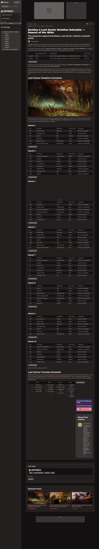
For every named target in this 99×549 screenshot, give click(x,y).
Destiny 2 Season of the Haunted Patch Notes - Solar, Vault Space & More (60, 505)
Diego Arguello (54, 508)
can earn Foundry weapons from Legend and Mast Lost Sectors (56, 374)
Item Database (6, 18)
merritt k (75, 508)
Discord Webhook (38, 473)
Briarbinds (82, 70)
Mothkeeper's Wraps (35, 72)
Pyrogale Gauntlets (69, 70)
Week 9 (7, 45)
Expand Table (33, 62)
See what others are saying (84, 405)
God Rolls (47, 473)
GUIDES (35, 23)
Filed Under (32, 466)
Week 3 (7, 35)
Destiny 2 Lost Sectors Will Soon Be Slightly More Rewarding (37, 505)
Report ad (76, 2)
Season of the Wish (7, 15)
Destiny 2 (30, 479)
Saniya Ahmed (34, 41)
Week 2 (7, 33)
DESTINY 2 (30, 23)
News (31, 473)
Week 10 (7, 47)
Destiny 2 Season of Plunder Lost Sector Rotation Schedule (82, 505)
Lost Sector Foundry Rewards (10, 49)
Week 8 (7, 43)
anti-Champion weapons (60, 64)
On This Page (5, 27)
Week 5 (7, 39)
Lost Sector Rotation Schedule (10, 32)
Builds (52, 473)
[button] (10, 15)
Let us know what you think (84, 401)
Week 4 (7, 37)
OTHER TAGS (30, 476)
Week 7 (7, 41)
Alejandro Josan (32, 508)
